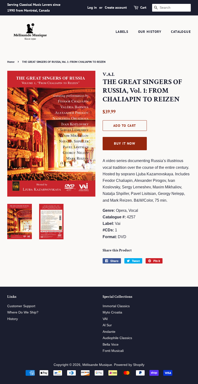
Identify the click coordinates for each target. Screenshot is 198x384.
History (12, 319)
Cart (143, 7)
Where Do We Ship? (22, 312)
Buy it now (124, 143)
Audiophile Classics (117, 338)
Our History (149, 31)
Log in (92, 7)
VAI (105, 319)
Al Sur (107, 325)
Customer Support (21, 306)
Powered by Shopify (129, 365)
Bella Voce (111, 344)
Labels (122, 31)
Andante (109, 332)
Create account (116, 7)
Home (10, 62)
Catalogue (181, 31)
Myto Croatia (112, 312)
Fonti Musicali (113, 351)
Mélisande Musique (97, 365)
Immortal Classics (116, 306)
